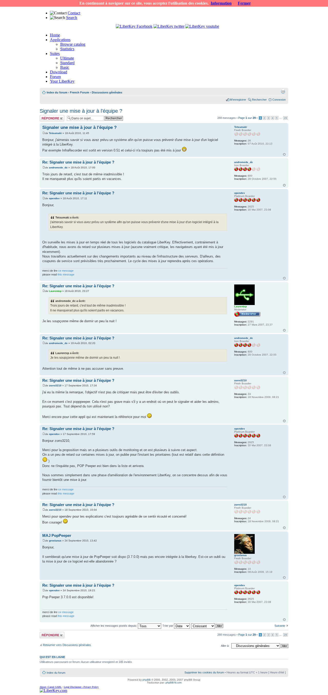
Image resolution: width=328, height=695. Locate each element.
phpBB (146, 679)
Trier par (168, 625)
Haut (284, 154)
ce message (66, 270)
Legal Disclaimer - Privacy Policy (81, 687)
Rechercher (259, 99)
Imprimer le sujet (283, 91)
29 (285, 118)
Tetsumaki (55, 133)
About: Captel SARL (51, 687)
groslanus (55, 540)
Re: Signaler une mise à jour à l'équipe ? (78, 162)
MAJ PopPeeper (56, 535)
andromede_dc (58, 167)
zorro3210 (55, 385)
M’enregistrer (238, 99)
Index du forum (57, 92)
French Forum (79, 92)
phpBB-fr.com (173, 682)
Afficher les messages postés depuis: (114, 625)
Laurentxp (55, 291)
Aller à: (225, 645)
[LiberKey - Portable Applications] (53, 690)
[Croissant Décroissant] (207, 625)
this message (66, 274)
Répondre (46, 116)
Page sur (247, 117)
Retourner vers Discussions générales (67, 644)
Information (221, 3)
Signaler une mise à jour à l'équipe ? (81, 111)
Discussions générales (107, 92)
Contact (74, 13)
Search (71, 17)
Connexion (279, 99)
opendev (54, 198)
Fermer (244, 3)
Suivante (279, 625)
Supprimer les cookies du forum (204, 672)
